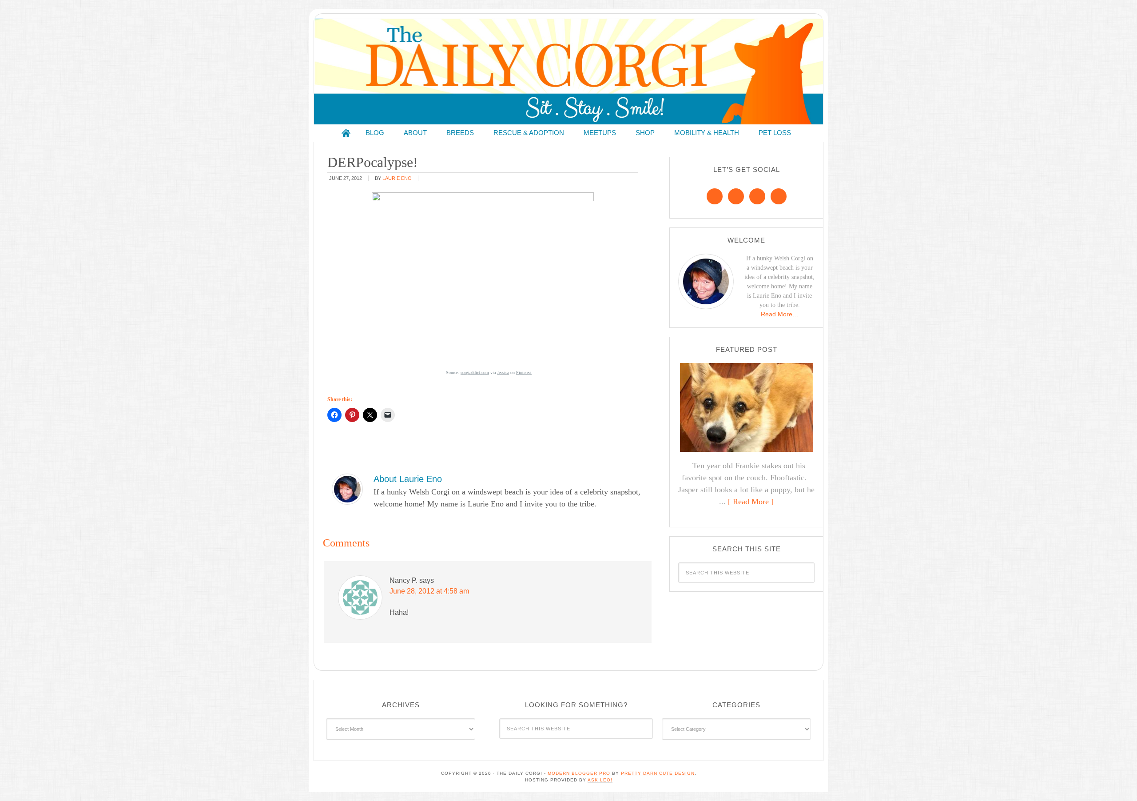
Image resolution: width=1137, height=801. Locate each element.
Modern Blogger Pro (579, 773)
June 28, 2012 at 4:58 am (429, 591)
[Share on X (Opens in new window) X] (370, 415)
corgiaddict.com (475, 372)
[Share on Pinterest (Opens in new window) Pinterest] (352, 415)
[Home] (346, 133)
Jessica (503, 372)
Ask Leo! (600, 779)
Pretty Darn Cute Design (658, 773)
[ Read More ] (751, 501)
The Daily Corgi (568, 71)
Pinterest (524, 372)
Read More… (780, 314)
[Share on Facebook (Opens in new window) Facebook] (334, 415)
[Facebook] (715, 196)
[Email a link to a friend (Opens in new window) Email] (388, 415)
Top (1116, 780)
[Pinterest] (736, 196)
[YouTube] (779, 196)
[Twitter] (757, 196)
